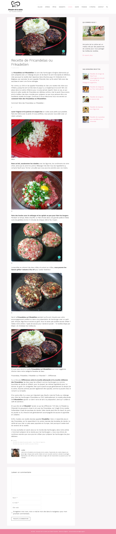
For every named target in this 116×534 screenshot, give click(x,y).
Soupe (77, 7)
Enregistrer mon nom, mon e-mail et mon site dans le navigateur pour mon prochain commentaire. (40, 513)
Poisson (84, 7)
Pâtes (54, 7)
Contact (101, 7)
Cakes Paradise (54, 531)
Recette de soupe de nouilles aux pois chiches (25, 444)
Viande (70, 7)
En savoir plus (88, 55)
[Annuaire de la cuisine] (15, 7)
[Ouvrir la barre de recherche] (107, 6)
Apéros (47, 7)
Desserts (62, 7)
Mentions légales (63, 531)
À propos (92, 7)
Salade (40, 7)
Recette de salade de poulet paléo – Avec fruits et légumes (29, 442)
